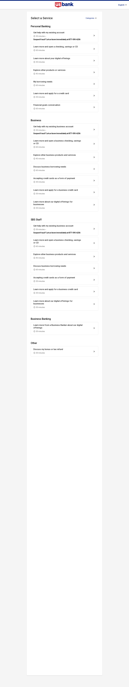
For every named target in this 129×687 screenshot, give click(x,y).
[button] (64, 35)
